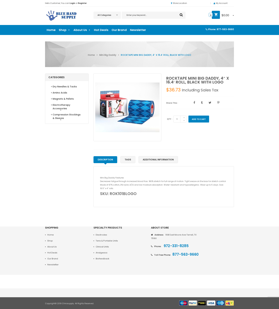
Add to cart (199, 119)
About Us (80, 30)
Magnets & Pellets (63, 98)
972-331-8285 (176, 245)
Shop (62, 30)
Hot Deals (101, 30)
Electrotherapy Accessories (61, 106)
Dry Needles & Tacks (65, 86)
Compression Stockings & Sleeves (67, 116)
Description (105, 159)
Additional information (158, 159)
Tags (128, 159)
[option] (127, 107)
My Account (221, 3)
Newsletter (138, 30)
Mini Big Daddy (107, 55)
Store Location (180, 3)
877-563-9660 (225, 29)
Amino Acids (60, 92)
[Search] (181, 14)
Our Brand (119, 30)
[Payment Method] (183, 303)
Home (51, 30)
